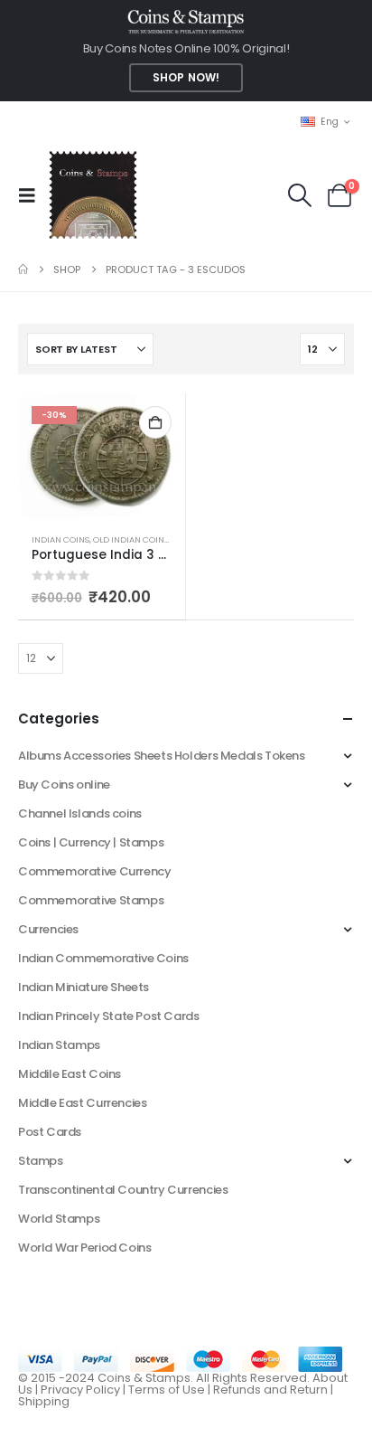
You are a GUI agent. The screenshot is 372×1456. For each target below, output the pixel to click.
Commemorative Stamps (90, 900)
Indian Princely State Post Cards (109, 1016)
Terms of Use (166, 1389)
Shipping (44, 1401)
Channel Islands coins (80, 813)
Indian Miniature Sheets (83, 987)
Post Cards (49, 1131)
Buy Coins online (64, 784)
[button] (32, 195)
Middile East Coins (69, 1074)
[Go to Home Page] (23, 269)
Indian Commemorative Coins (103, 958)
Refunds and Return (270, 1389)
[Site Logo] (92, 195)
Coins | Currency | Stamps (90, 842)
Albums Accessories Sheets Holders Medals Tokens (161, 755)
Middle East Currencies (82, 1102)
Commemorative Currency (94, 871)
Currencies (48, 929)
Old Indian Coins (131, 539)
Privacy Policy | (84, 1389)
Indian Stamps (59, 1045)
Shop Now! (186, 78)
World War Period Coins (84, 1247)
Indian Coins (60, 539)
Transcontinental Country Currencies (123, 1189)
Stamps (40, 1160)
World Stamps (58, 1218)
